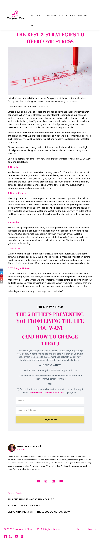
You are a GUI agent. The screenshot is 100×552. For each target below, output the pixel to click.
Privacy (92, 529)
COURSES (70, 15)
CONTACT (33, 25)
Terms (80, 529)
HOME (31, 15)
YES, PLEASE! (50, 419)
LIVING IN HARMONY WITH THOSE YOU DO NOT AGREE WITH (40, 511)
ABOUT (40, 15)
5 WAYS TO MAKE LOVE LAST (24, 505)
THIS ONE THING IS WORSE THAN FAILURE (31, 499)
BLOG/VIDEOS (84, 15)
